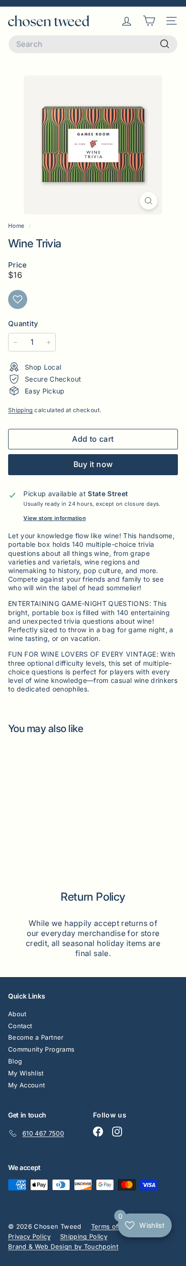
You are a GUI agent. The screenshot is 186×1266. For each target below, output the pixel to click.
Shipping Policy (83, 1236)
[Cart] (149, 21)
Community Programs (41, 1049)
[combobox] (93, 44)
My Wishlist (26, 1073)
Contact (20, 1026)
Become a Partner (36, 1037)
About (17, 1014)
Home (17, 225)
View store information (54, 518)
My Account (26, 1085)
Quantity (23, 323)
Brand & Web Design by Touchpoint (63, 1246)
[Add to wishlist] (17, 299)
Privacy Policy (29, 1236)
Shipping (20, 410)
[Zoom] (148, 201)
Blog (15, 1061)
